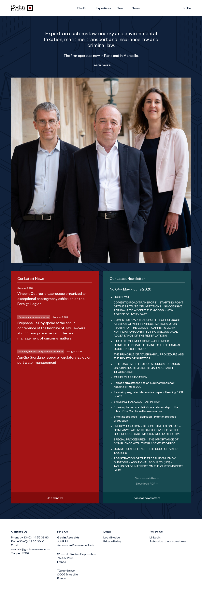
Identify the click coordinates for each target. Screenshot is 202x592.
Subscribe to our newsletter (168, 542)
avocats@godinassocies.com (30, 549)
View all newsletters (147, 498)
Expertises (103, 9)
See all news (55, 498)
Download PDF (146, 484)
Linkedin (155, 538)
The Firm (83, 9)
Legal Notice (111, 538)
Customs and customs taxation (34, 317)
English (189, 9)
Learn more (101, 66)
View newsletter (146, 478)
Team (121, 9)
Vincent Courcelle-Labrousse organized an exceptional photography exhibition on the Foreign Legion (52, 299)
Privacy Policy (112, 542)
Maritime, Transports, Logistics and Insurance (41, 352)
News (136, 9)
